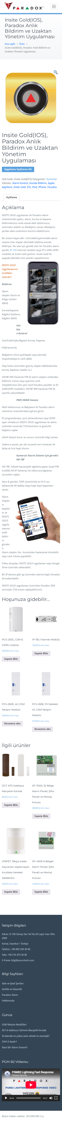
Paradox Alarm (10, 995)
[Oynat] (6, 1098)
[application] (31, 1085)
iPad (34, 187)
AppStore (7, 187)
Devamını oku (12, 723)
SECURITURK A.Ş (35, 1116)
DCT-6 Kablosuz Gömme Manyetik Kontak (24, 1030)
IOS (29, 187)
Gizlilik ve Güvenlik (12, 989)
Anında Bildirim (38, 183)
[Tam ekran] (56, 1098)
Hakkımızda (8, 1000)
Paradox (52, 187)
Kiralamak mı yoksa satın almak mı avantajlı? (25, 1036)
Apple (51, 183)
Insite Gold (20, 187)
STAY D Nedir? (9, 1041)
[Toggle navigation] (54, 6)
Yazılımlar (51, 179)
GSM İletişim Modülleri (14, 1024)
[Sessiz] (50, 1098)
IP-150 (13, 250)
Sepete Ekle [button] (11, 659)
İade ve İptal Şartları (13, 983)
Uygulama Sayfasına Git (18, 169)
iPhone (42, 187)
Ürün (22, 44)
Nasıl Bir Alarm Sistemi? (14, 1047)
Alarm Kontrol (20, 183)
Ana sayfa (10, 44)
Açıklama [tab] (11, 197)
